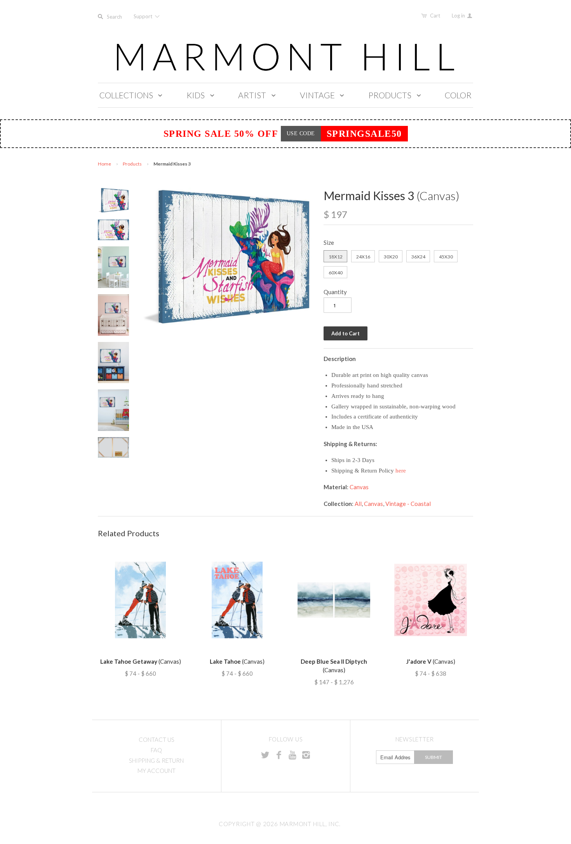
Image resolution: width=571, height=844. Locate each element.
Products (132, 164)
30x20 (391, 257)
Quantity (335, 291)
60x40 (336, 273)
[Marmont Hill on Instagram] (306, 754)
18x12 (336, 257)
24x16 (363, 257)
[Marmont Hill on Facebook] (279, 754)
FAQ (156, 749)
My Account (157, 770)
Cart (435, 15)
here (400, 470)
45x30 (446, 257)
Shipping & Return (156, 760)
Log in (459, 15)
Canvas (359, 486)
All (358, 503)
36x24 (418, 257)
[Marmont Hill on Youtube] (292, 754)
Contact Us (156, 739)
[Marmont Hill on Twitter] (265, 754)
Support (143, 16)
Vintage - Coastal (408, 503)
